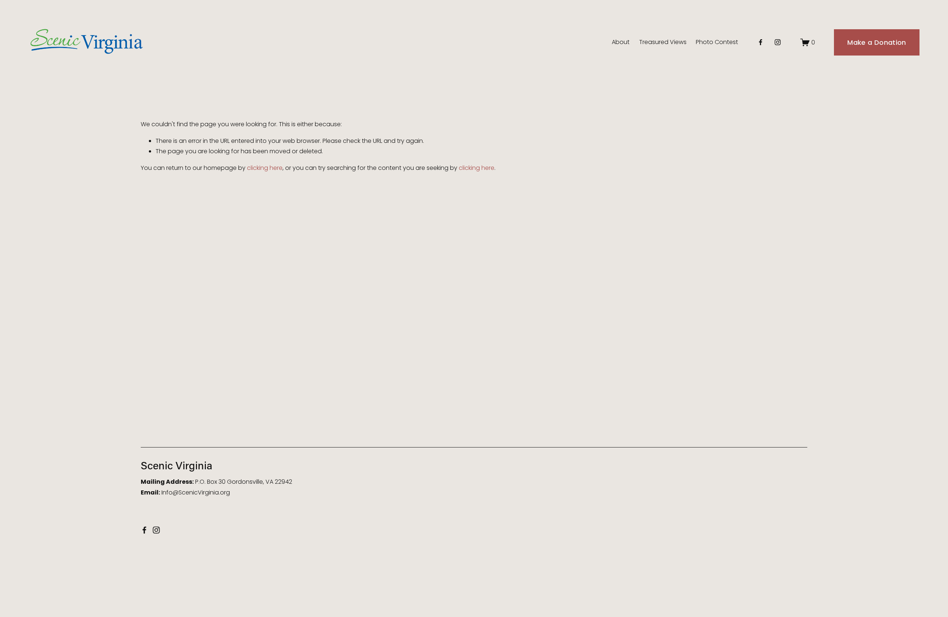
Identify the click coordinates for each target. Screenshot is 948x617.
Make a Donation (876, 42)
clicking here (265, 168)
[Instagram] (777, 42)
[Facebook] (760, 42)
